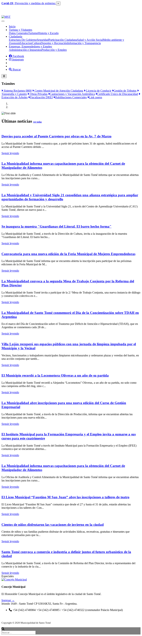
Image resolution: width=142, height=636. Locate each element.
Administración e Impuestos (25, 49)
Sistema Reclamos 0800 (17, 90)
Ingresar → (8, 600)
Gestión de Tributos (125, 90)
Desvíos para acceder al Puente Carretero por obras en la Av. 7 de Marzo (56, 136)
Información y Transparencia (84, 43)
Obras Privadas (38, 94)
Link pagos (95, 97)
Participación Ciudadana (63, 39)
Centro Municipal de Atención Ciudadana (58, 90)
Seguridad (43, 39)
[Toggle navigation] (2, 21)
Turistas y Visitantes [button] (20, 29)
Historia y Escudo (48, 33)
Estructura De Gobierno (23, 39)
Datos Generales (18, 33)
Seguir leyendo (10, 153)
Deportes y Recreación (54, 43)
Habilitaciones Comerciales (71, 97)
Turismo (33, 33)
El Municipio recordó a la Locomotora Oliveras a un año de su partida (55, 375)
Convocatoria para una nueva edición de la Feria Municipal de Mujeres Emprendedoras (68, 254)
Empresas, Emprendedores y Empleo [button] (30, 46)
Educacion (26, 43)
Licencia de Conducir (98, 90)
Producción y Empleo (54, 49)
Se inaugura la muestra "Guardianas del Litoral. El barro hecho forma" (56, 226)
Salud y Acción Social (90, 39)
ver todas (37, 122)
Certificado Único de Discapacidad (117, 94)
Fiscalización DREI (41, 97)
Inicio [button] (12, 26)
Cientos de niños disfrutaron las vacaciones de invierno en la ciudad (52, 525)
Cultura (36, 43)
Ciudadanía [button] (15, 36)
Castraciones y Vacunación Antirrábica (72, 94)
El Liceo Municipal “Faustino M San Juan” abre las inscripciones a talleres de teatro (65, 497)
